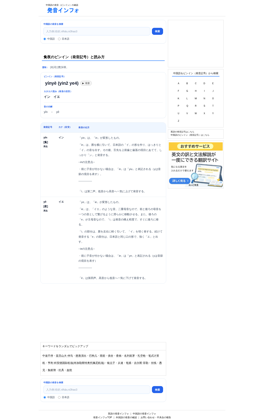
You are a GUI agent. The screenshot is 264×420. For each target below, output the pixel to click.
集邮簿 (52, 370)
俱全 (110, 355)
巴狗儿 (93, 355)
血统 (69, 370)
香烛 (118, 355)
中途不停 (47, 355)
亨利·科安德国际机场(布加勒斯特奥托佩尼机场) (76, 362)
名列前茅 (129, 355)
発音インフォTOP (102, 417)
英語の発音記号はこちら (182, 131)
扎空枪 (142, 355)
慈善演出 (81, 355)
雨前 (102, 355)
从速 (120, 362)
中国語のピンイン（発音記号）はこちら (190, 135)
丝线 (153, 362)
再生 (45, 146)
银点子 (111, 362)
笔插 (128, 362)
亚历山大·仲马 (64, 355)
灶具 (61, 370)
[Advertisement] (154, 8)
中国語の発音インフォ (144, 413)
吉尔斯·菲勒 (141, 362)
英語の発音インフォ (118, 413)
